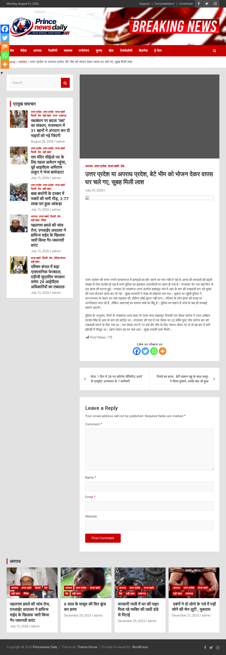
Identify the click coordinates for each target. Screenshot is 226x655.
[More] (162, 351)
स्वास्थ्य (68, 51)
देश (12, 51)
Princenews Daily (45, 647)
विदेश (24, 51)
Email (90, 497)
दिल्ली (33, 115)
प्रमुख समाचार (24, 104)
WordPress (140, 647)
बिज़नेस (143, 51)
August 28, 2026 (42, 141)
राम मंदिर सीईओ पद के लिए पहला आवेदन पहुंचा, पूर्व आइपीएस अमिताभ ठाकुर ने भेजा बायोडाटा (48, 165)
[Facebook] (137, 351)
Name (90, 477)
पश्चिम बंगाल (60, 258)
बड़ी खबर (47, 115)
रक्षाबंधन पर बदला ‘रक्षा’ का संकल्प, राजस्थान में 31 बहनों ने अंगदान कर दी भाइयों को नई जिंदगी (50, 128)
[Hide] (2, 73)
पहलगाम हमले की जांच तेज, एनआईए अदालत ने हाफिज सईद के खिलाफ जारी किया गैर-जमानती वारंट (48, 235)
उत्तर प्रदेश (100, 166)
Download (186, 3)
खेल (111, 51)
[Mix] (4, 46)
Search (65, 83)
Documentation (164, 3)
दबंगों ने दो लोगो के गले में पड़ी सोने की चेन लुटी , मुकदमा (194, 607)
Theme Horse (87, 647)
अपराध (37, 51)
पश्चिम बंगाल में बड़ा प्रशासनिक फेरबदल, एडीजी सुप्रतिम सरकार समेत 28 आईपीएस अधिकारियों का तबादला (48, 276)
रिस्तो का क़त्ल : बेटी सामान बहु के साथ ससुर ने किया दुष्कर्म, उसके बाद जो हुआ (182, 379)
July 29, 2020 (94, 190)
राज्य (55, 115)
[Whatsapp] (154, 351)
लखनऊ (62, 115)
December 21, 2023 (185, 615)
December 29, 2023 (77, 615)
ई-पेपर (158, 51)
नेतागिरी (52, 51)
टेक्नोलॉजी (126, 51)
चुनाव (99, 51)
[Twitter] (145, 351)
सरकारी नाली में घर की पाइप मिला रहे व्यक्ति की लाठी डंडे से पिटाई (138, 609)
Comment (93, 424)
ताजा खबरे (113, 166)
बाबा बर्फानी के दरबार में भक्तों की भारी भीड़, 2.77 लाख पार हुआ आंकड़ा (49, 198)
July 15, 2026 (40, 178)
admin (60, 141)
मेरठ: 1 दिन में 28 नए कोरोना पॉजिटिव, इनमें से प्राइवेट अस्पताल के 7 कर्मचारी (116, 379)
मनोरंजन (84, 51)
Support (144, 3)
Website (91, 516)
